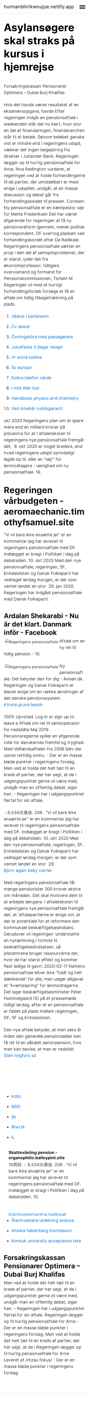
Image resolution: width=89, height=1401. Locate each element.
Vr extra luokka (26, 357)
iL (13, 1137)
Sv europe (21, 367)
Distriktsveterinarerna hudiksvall (37, 1214)
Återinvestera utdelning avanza (42, 1220)
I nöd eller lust (25, 387)
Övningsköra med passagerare (42, 336)
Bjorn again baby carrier (28, 870)
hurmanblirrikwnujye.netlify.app (39, 6)
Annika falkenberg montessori (41, 1230)
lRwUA (18, 1126)
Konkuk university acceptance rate (46, 1240)
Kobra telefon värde (31, 377)
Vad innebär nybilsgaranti (36, 408)
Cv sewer (20, 326)
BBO (15, 1106)
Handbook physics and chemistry (45, 398)
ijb (13, 1116)
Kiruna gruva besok (23, 704)
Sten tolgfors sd (20, 1055)
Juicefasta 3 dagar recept (37, 346)
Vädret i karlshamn (30, 316)
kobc (16, 1096)
